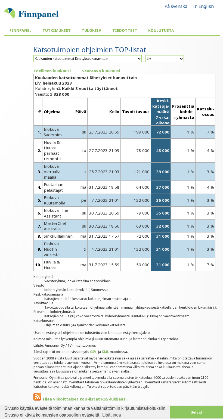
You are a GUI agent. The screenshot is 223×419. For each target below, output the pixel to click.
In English (203, 6)
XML (105, 351)
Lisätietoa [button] (111, 415)
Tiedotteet (124, 30)
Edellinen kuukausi (52, 70)
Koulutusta (161, 30)
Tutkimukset (56, 30)
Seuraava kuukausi (101, 70)
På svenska (176, 6)
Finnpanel (21, 30)
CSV (93, 351)
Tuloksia (91, 30)
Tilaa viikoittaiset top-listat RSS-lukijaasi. (84, 399)
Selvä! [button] (196, 412)
